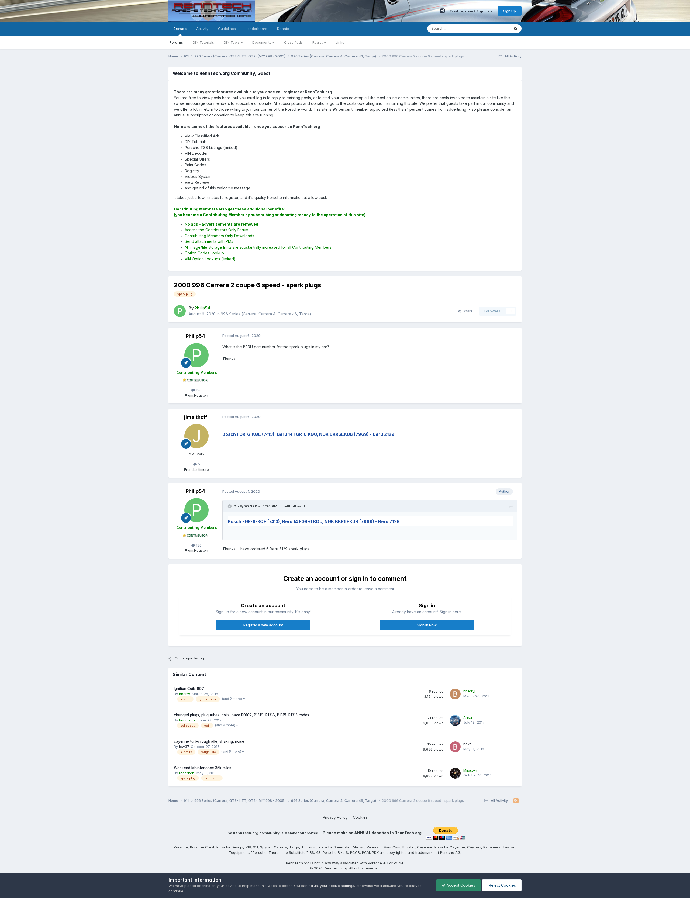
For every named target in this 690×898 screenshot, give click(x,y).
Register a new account (263, 625)
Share (467, 311)
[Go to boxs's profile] (455, 746)
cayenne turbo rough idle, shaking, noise (209, 741)
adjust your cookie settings (331, 885)
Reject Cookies (502, 885)
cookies (203, 885)
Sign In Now (427, 625)
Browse (180, 28)
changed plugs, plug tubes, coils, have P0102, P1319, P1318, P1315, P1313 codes (241, 715)
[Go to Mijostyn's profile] (455, 773)
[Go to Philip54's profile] (180, 311)
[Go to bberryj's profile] (455, 694)
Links (340, 42)
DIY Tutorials (203, 42)
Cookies (360, 817)
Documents (262, 42)
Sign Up (509, 11)
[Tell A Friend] (442, 10)
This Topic (493, 28)
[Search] (516, 28)
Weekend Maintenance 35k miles (202, 768)
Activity (202, 28)
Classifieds (293, 42)
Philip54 (195, 336)
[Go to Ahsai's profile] (455, 720)
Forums (176, 42)
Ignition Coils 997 (189, 688)
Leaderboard (256, 28)
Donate (283, 28)
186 (198, 390)
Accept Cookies (460, 885)
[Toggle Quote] (230, 506)
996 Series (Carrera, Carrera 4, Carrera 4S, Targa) (266, 314)
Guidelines (227, 28)
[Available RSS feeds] (516, 800)
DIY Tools (232, 42)
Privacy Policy (335, 817)
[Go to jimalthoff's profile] (196, 436)
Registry (319, 42)
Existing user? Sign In (470, 11)
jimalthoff (195, 417)
